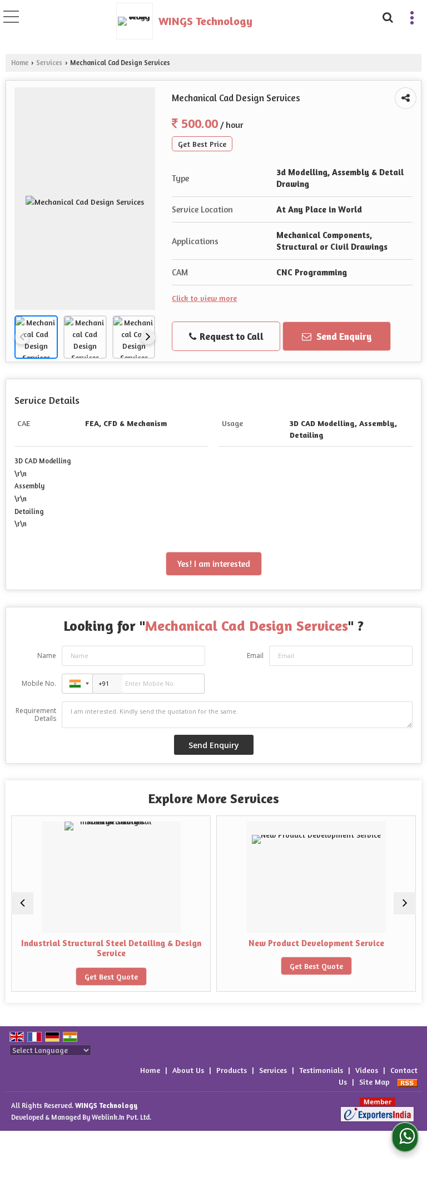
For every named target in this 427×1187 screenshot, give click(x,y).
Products (231, 1070)
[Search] (387, 15)
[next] (148, 337)
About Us (188, 1070)
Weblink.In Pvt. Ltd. (121, 1117)
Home (19, 62)
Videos (366, 1070)
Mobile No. (39, 683)
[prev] (21, 337)
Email (255, 655)
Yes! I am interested (213, 563)
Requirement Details (36, 715)
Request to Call (230, 336)
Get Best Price (202, 144)
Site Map (374, 1081)
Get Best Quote (85, 976)
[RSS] (408, 1081)
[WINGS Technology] (137, 21)
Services (49, 62)
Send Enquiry (343, 336)
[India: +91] (77, 684)
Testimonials (321, 1070)
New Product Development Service (291, 943)
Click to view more (204, 298)
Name (46, 655)
